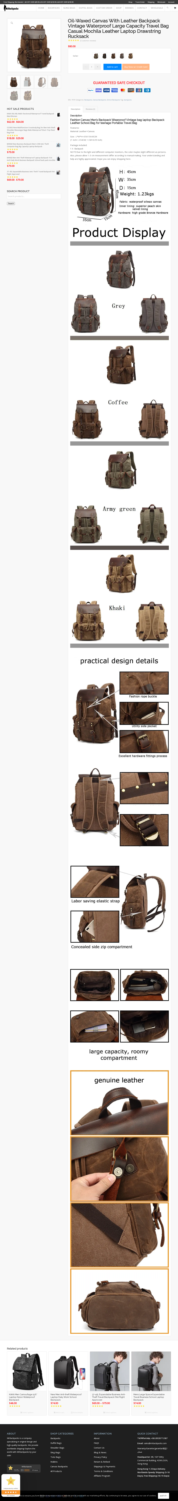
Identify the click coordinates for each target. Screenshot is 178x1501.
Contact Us (99, 1447)
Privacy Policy (100, 1457)
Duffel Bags (56, 1443)
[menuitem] (130, 2)
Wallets (54, 1461)
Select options (27, 1412)
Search (11, 203)
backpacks (128, 100)
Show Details (77, 1412)
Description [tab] (75, 109)
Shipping (151, 2)
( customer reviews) (88, 41)
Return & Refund (102, 1461)
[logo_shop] (11, 7)
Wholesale (161, 2)
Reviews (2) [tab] (90, 109)
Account (171, 2)
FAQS (96, 1443)
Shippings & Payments (104, 1466)
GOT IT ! (163, 1495)
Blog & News (100, 1452)
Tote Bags (55, 1457)
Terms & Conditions (103, 1471)
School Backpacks (113, 100)
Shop (130, 2)
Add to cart (112, 66)
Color (75, 56)
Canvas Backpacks (99, 100)
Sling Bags (55, 1452)
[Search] (167, 7)
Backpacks (88, 100)
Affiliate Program (102, 1475)
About (97, 1438)
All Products (56, 1471)
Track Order (140, 2)
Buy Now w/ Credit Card (135, 66)
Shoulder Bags (57, 1447)
